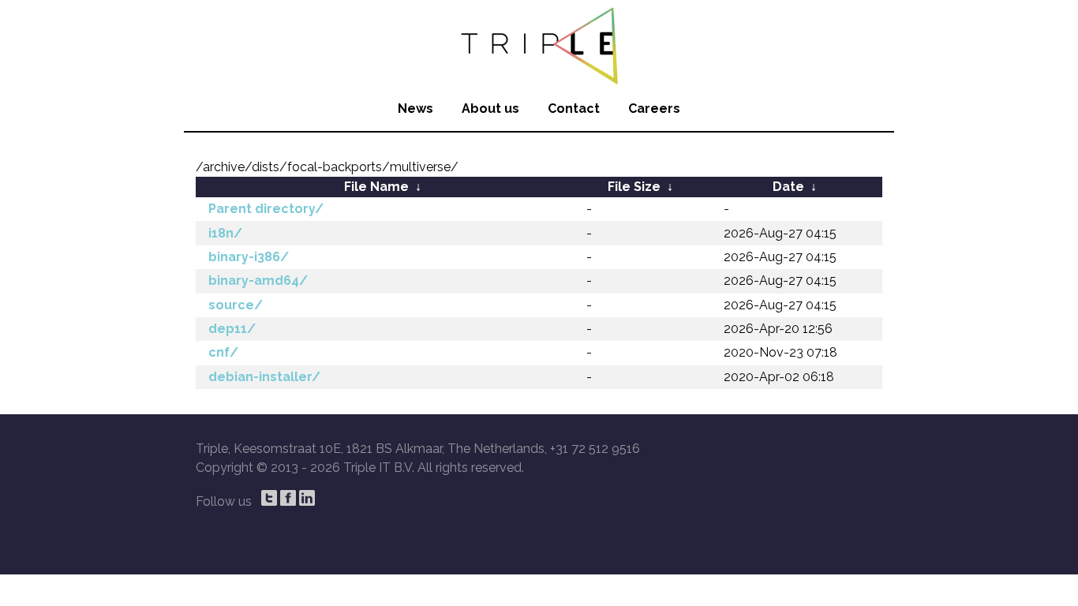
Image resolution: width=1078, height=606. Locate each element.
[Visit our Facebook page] (288, 498)
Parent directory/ (266, 208)
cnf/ (223, 352)
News (415, 108)
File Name (376, 186)
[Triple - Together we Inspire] (539, 43)
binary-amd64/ (258, 280)
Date (788, 186)
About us (490, 108)
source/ (235, 304)
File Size (634, 186)
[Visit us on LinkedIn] (307, 498)
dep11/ (232, 328)
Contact (574, 108)
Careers (654, 108)
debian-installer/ (264, 376)
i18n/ (225, 233)
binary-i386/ (248, 256)
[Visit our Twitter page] (269, 498)
